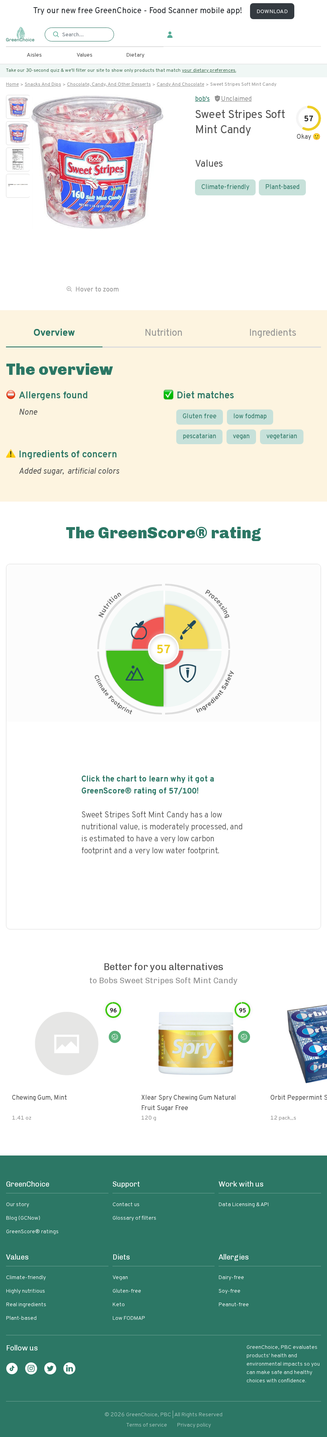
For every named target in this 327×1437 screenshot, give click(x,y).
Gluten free (200, 417)
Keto (118, 1304)
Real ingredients (26, 1304)
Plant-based (282, 187)
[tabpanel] (163, 417)
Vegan (120, 1277)
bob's (202, 99)
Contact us (126, 1204)
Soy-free (229, 1291)
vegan (241, 437)
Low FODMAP (128, 1318)
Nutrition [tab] (164, 333)
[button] (79, 35)
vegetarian (281, 437)
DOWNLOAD (272, 11)
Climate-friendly (225, 187)
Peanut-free (234, 1304)
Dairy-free (231, 1277)
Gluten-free (126, 1291)
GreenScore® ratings (32, 1231)
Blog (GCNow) (23, 1218)
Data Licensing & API (244, 1204)
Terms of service (146, 1425)
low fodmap (250, 417)
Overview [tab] (54, 333)
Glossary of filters (134, 1218)
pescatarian (199, 437)
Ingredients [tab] (272, 333)
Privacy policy (194, 1425)
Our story (17, 1204)
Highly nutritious (25, 1291)
